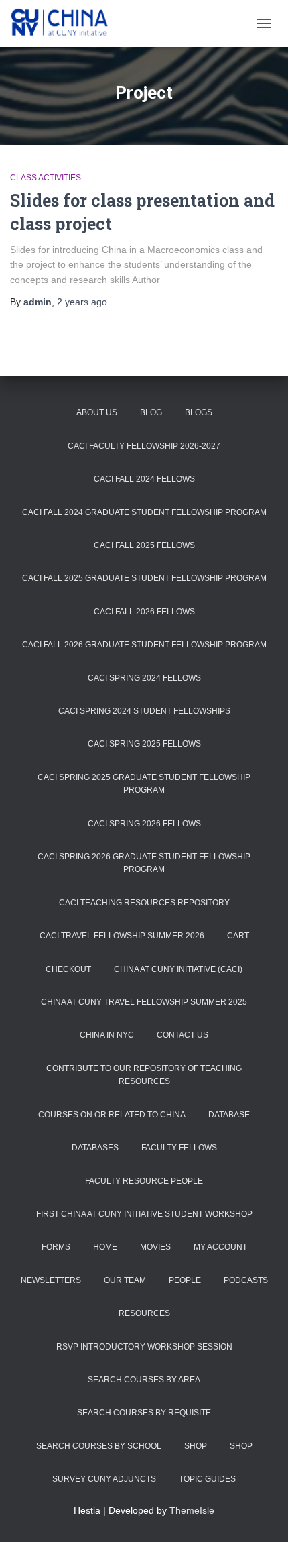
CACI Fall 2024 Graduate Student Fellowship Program (144, 512)
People (185, 1280)
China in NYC (107, 1035)
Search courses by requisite (144, 1412)
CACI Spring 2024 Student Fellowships (144, 711)
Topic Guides (207, 1479)
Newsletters (51, 1280)
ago (82, 301)
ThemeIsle (191, 1510)
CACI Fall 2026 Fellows (144, 611)
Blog (151, 412)
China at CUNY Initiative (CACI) (178, 969)
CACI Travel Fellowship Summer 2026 (122, 935)
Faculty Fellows (179, 1147)
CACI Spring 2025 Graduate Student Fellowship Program (144, 784)
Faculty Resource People (144, 1181)
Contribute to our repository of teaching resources (144, 1075)
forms (56, 1247)
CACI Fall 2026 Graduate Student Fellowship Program (144, 644)
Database (229, 1114)
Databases (95, 1147)
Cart (238, 935)
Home (105, 1247)
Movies (155, 1247)
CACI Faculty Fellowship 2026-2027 (144, 446)
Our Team (125, 1280)
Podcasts (246, 1280)
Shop (195, 1446)
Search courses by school (98, 1446)
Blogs (198, 412)
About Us (96, 412)
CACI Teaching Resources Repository (144, 902)
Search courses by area (144, 1379)
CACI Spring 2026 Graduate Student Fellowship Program (144, 863)
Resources (144, 1313)
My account (220, 1247)
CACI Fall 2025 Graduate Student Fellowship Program (144, 578)
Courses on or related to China (112, 1114)
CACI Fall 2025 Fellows (144, 545)
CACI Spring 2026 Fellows (144, 823)
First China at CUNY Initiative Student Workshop (144, 1214)
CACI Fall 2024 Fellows (144, 479)
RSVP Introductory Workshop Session (144, 1347)
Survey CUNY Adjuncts (104, 1479)
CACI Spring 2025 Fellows (144, 744)
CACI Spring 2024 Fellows (144, 678)
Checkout (68, 969)
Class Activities (45, 177)
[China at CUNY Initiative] (65, 23)
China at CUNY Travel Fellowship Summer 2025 (144, 1002)
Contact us (182, 1035)
